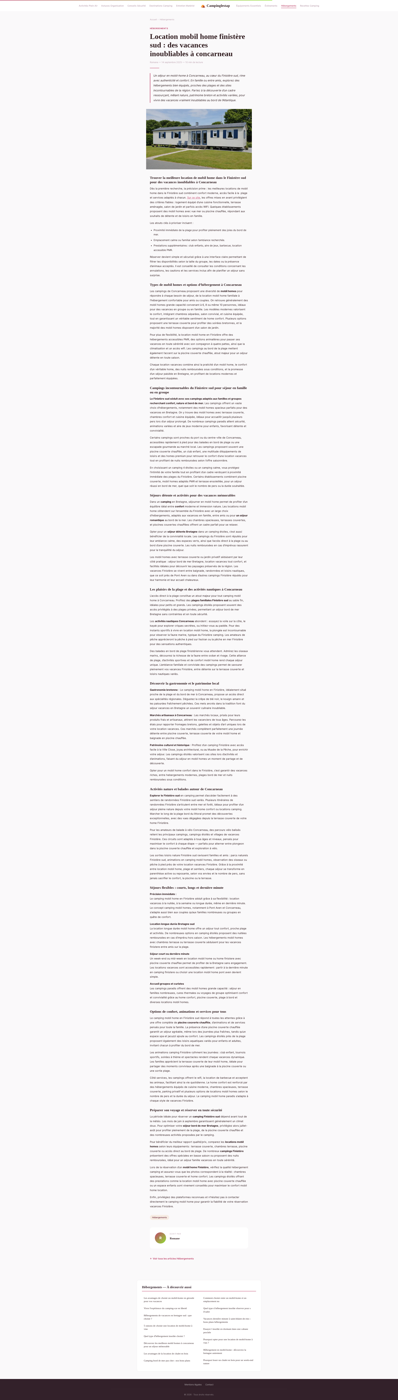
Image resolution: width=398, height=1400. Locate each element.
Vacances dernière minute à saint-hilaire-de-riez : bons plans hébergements (227, 1320)
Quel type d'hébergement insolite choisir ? (164, 1336)
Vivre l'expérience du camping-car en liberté (165, 1308)
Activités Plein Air (88, 5)
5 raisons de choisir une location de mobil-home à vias (168, 1327)
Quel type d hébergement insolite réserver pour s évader (227, 1310)
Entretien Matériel (185, 5)
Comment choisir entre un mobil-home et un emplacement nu (224, 1300)
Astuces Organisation (112, 5)
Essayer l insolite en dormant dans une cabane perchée (225, 1331)
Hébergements (288, 5)
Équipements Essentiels (248, 5)
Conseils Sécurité (136, 5)
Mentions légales (193, 1384)
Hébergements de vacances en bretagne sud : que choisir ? (168, 1317)
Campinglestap (215, 6)
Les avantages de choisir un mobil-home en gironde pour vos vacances (169, 1300)
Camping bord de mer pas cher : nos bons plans (167, 1360)
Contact (209, 1384)
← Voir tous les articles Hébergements (172, 1258)
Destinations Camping (160, 5)
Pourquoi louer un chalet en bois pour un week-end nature (228, 1362)
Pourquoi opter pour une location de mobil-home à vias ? (228, 1341)
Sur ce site (193, 197)
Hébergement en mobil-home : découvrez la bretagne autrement (224, 1351)
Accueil (153, 19)
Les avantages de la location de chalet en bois (166, 1353)
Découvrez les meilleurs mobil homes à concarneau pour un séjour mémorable (169, 1345)
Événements (271, 5)
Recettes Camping (309, 5)
